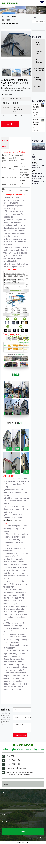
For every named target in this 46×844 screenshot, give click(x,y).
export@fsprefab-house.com (38, 166)
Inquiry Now (10, 124)
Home (3, 16)
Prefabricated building (40, 78)
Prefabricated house (9, 19)
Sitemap (40, 837)
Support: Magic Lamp (23, 842)
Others (37, 86)
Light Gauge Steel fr (39, 69)
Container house (38, 52)
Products (11, 16)
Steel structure (38, 61)
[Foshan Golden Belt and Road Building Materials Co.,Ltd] (10, 3)
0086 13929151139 (37, 158)
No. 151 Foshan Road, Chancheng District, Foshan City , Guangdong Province (38, 178)
